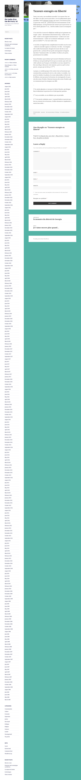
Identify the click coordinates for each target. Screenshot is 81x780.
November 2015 (8, 412)
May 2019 (7, 306)
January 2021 (8, 255)
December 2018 (8, 318)
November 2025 (8, 109)
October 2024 (8, 142)
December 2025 (8, 106)
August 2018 (8, 328)
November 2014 (8, 442)
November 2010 (8, 563)
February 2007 (8, 677)
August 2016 (8, 389)
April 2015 (7, 429)
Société (6, 731)
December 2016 (8, 379)
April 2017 (7, 369)
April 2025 (7, 127)
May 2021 (7, 245)
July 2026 (7, 89)
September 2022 (9, 205)
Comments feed (8, 751)
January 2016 (8, 407)
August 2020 (8, 268)
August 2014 (8, 450)
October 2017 (8, 354)
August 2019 (8, 298)
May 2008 (7, 639)
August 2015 (8, 419)
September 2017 (9, 356)
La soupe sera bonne (10, 48)
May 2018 (7, 336)
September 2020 (9, 265)
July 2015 (7, 422)
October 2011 (8, 535)
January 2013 (8, 498)
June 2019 (7, 303)
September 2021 (9, 235)
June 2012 (7, 515)
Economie (7, 714)
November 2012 (8, 503)
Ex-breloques (8, 50)
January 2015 (8, 437)
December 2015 (8, 409)
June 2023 (7, 182)
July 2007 (7, 664)
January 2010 (8, 588)
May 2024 (7, 154)
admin (43, 112)
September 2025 (9, 114)
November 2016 (8, 381)
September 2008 (9, 629)
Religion (7, 726)
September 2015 (9, 417)
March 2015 (7, 432)
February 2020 (8, 283)
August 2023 (8, 177)
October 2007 (8, 656)
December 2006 (8, 682)
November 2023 (8, 169)
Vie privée (7, 736)
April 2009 (7, 611)
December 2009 (8, 591)
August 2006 (8, 689)
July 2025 (7, 119)
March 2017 (7, 371)
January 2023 (8, 195)
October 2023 (8, 172)
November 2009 (8, 593)
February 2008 (8, 646)
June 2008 (7, 636)
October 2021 (8, 233)
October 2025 (8, 111)
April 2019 (7, 308)
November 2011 (8, 533)
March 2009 (7, 614)
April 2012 (7, 520)
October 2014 (8, 445)
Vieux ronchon (8, 53)
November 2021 (8, 230)
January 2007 (8, 679)
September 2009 (9, 598)
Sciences (7, 729)
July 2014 (7, 452)
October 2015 (8, 414)
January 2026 (8, 104)
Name (35, 172)
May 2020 (7, 275)
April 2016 (7, 399)
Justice (6, 719)
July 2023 (7, 180)
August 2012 (8, 510)
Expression (7, 716)
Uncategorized (8, 734)
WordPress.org (8, 753)
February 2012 (8, 525)
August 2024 (8, 147)
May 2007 (7, 669)
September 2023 (9, 175)
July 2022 (7, 210)
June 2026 (7, 91)
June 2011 (7, 545)
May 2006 (7, 697)
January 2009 (8, 619)
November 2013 (8, 472)
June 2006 (7, 694)
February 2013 (8, 495)
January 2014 (8, 467)
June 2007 (7, 667)
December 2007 (8, 651)
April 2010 (7, 581)
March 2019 (7, 311)
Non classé (7, 721)
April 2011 (7, 551)
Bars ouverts (13, 77)
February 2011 (8, 556)
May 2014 (7, 457)
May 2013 (7, 487)
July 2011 (7, 543)
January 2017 (8, 376)
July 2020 (7, 270)
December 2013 (8, 470)
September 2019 (9, 296)
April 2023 (7, 187)
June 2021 (7, 243)
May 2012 (7, 518)
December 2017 (8, 349)
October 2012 (8, 505)
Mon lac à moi (8, 41)
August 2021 (8, 238)
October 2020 (8, 263)
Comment (36, 151)
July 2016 (7, 392)
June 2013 (7, 485)
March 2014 (7, 462)
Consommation (8, 709)
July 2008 (7, 634)
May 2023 (7, 185)
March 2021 (7, 250)
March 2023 (7, 190)
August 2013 (8, 480)
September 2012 (9, 508)
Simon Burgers (8, 65)
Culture (6, 711)
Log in (6, 746)
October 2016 (8, 384)
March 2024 (7, 159)
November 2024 (8, 139)
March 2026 (7, 99)
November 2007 (8, 654)
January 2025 (8, 134)
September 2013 (9, 477)
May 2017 (7, 366)
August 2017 (8, 359)
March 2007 (7, 674)
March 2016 (7, 402)
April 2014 (7, 460)
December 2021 (8, 227)
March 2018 (7, 341)
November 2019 (8, 291)
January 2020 (8, 286)
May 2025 (7, 124)
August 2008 (8, 631)
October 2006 (8, 684)
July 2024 (7, 149)
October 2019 (8, 293)
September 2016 (9, 386)
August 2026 (8, 86)
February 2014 (8, 465)
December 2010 (8, 561)
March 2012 (7, 523)
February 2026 (8, 101)
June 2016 (7, 394)
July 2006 (7, 692)
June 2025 (7, 122)
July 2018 (7, 331)
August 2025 (8, 116)
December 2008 (8, 621)
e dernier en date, (48, 20)
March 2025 (7, 129)
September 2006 (9, 687)
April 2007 (7, 672)
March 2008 (7, 644)
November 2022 (8, 200)
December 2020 (8, 258)
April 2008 (7, 641)
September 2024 (9, 144)
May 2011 (7, 548)
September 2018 (9, 326)
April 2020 (7, 278)
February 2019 (8, 313)
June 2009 (7, 606)
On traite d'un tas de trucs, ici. (11, 20)
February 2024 (8, 162)
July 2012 (7, 513)
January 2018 (8, 346)
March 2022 (7, 220)
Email (35, 179)
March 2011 (7, 553)
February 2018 (8, 344)
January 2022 (8, 225)
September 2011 (9, 538)
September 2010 (9, 568)
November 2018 (8, 321)
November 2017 (8, 351)
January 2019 (8, 316)
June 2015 (7, 424)
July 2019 (7, 301)
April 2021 (7, 248)
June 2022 (7, 212)
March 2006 (7, 699)
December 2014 (8, 439)
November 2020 (8, 260)
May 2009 (7, 609)
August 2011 (8, 540)
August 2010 (8, 571)
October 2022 (8, 202)
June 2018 (7, 333)
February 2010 (8, 586)
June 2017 (7, 364)
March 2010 (7, 583)
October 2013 (8, 475)
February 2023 (8, 192)
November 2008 (8, 624)
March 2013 (7, 492)
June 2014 (7, 455)
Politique (7, 724)
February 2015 (8, 434)
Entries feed (8, 748)
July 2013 (7, 482)
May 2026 (7, 94)
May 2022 (7, 215)
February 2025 (8, 132)
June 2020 (7, 273)
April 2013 (7, 490)
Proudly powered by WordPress (41, 239)
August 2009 (8, 601)
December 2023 (8, 167)
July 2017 (7, 361)
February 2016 (8, 404)
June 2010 (7, 576)
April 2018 (7, 339)
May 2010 (7, 578)
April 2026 (7, 96)
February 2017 (8, 374)
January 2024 (8, 164)
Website (35, 185)
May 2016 (7, 397)
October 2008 (8, 626)
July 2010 (7, 573)
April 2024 (7, 157)
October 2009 (8, 596)
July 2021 (7, 240)
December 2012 (8, 500)
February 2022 (8, 222)
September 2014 (9, 447)
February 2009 (8, 616)
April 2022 (7, 217)
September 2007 (9, 659)
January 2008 (8, 649)
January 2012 (8, 528)
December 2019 (8, 288)
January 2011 (8, 558)
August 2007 (8, 662)
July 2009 (7, 603)
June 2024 (7, 152)
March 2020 (7, 280)
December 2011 (8, 530)
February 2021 (8, 253)
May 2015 (7, 427)
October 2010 (8, 566)
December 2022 (8, 197)
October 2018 (8, 323)
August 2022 (8, 207)
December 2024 (8, 137)
